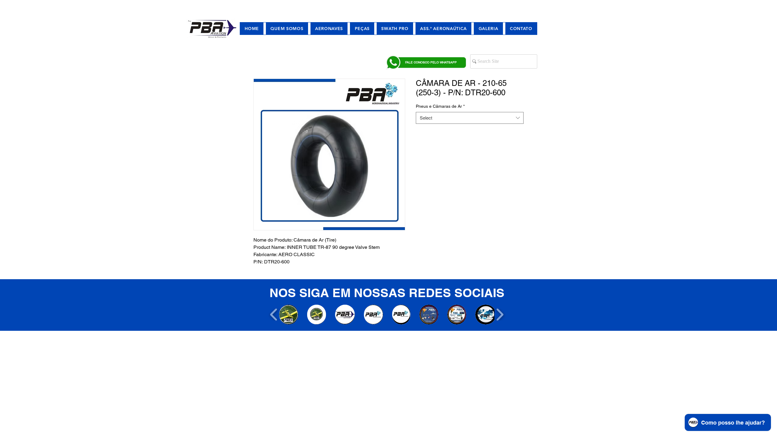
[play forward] (500, 314)
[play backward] (274, 314)
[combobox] (470, 118)
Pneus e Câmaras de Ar (440, 106)
